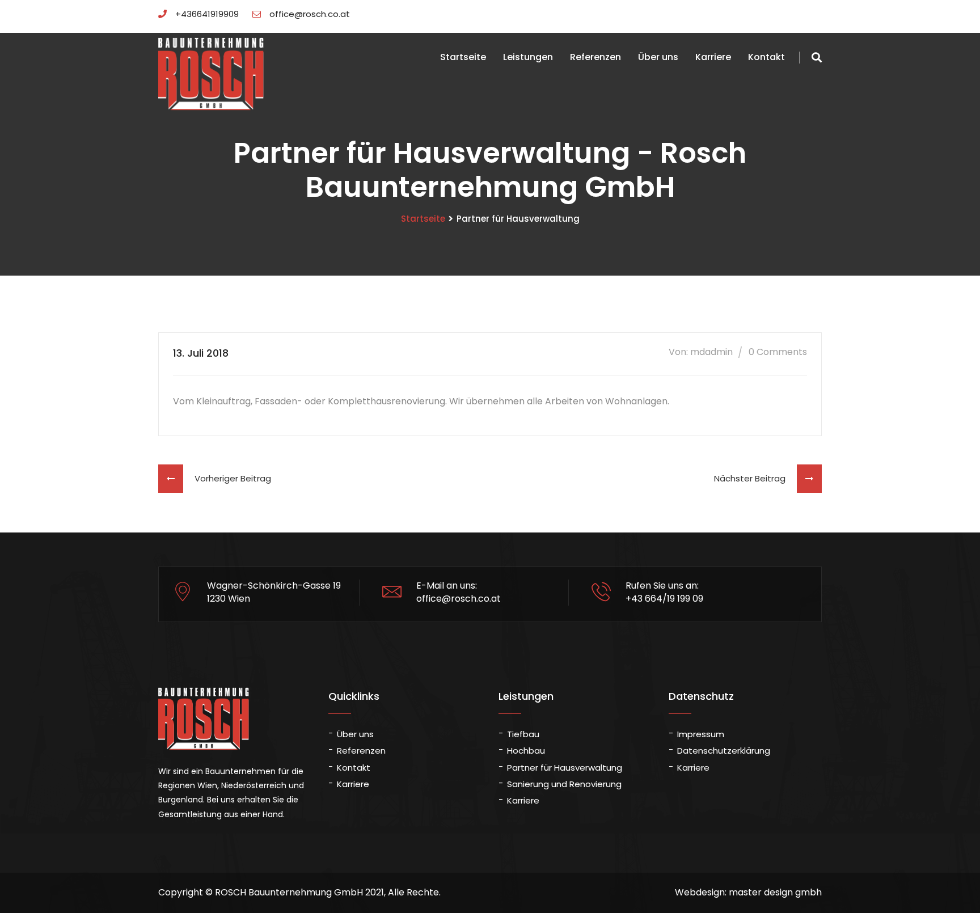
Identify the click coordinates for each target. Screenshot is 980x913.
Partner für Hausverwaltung (564, 767)
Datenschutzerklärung (723, 750)
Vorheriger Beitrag (227, 478)
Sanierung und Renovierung (564, 784)
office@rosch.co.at (309, 14)
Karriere (713, 57)
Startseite (463, 57)
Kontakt (766, 57)
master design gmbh (775, 892)
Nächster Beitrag (755, 478)
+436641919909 (207, 14)
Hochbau (526, 750)
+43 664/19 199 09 (664, 598)
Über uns (658, 57)
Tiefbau (523, 734)
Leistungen (528, 57)
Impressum (700, 734)
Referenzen (595, 57)
